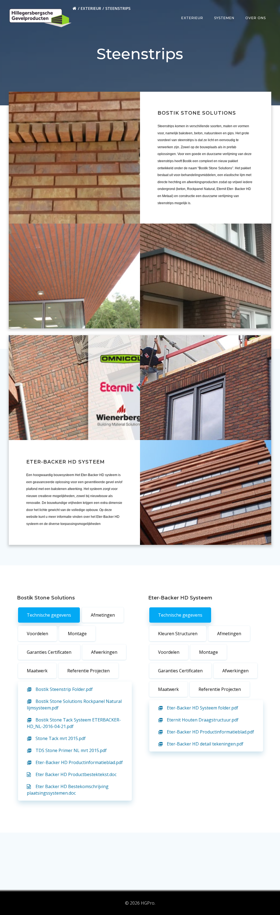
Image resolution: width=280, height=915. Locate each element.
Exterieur (91, 8)
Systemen (224, 18)
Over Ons (255, 18)
